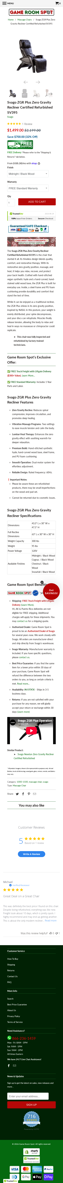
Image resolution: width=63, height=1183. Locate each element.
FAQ (9, 982)
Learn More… (28, 375)
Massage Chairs (24, 19)
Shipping (11, 964)
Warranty (12, 181)
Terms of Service (15, 1022)
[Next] (37, 82)
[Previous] (25, 82)
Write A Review (31, 854)
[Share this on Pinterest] (28, 794)
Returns (11, 970)
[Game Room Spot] (31, 12)
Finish (10, 167)
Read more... (23, 683)
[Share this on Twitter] (16, 794)
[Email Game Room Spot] (15, 1065)
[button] (51, 591)
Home (11, 19)
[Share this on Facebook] (22, 794)
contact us (22, 621)
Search (10, 998)
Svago (10, 116)
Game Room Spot (26, 1144)
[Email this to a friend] (34, 794)
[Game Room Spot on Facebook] (9, 1065)
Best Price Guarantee (17, 1004)
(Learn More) (27, 604)
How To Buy (12, 959)
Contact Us (12, 976)
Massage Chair (19, 785)
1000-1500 (22, 782)
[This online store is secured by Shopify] (31, 1154)
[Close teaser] (42, 582)
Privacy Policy (13, 1016)
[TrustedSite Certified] (31, 1159)
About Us (11, 1010)
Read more (51, 920)
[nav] (8, 3)
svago (45, 782)
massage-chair (35, 782)
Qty (9, 196)
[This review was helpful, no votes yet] (51, 933)
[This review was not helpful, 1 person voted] (56, 933)
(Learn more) (23, 711)
